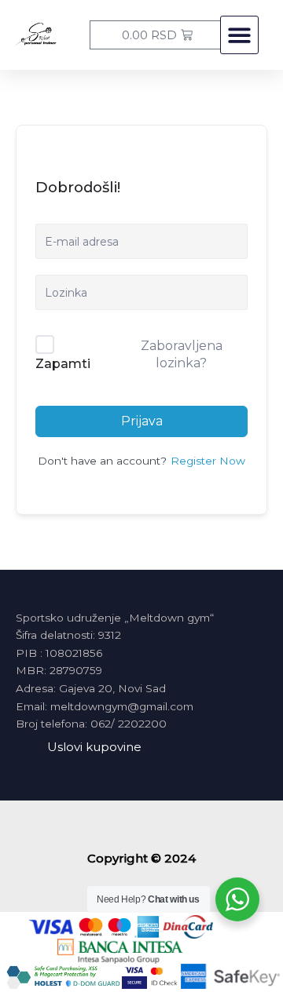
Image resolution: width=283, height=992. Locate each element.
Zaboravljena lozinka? (181, 354)
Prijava (142, 421)
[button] (239, 35)
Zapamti (62, 363)
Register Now (208, 460)
